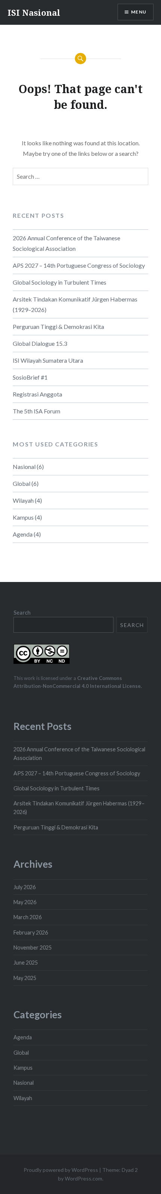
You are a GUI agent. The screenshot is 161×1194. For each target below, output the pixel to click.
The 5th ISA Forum (36, 411)
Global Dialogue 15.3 (40, 343)
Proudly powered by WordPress (61, 1170)
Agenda (23, 534)
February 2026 (30, 932)
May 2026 (24, 902)
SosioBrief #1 (30, 377)
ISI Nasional (33, 12)
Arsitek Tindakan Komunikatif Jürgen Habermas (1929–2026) (75, 304)
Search (22, 612)
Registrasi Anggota (37, 394)
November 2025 (32, 947)
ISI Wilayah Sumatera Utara (48, 360)
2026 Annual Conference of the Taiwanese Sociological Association (66, 243)
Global (21, 483)
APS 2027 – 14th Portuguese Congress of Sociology (79, 265)
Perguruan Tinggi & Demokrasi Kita (58, 326)
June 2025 (25, 962)
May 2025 (24, 978)
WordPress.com (83, 1178)
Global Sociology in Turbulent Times (59, 282)
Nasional (24, 466)
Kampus (23, 517)
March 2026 (27, 917)
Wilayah (23, 500)
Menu (138, 12)
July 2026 (24, 887)
